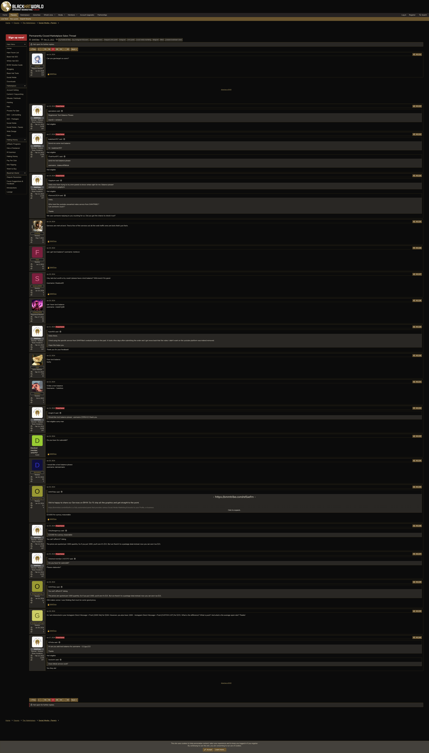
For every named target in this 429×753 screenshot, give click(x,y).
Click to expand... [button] (234, 510)
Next (73, 49)
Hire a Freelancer (13, 148)
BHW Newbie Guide (15, 65)
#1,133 (418, 436)
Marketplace (25, 15)
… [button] (41, 49)
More (9, 135)
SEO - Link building (14, 115)
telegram (156, 40)
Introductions (12, 188)
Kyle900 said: (53, 332)
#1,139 (418, 611)
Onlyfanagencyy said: (56, 531)
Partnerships (102, 15)
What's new (48, 15)
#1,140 (418, 638)
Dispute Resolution (14, 177)
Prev (34, 49)
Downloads (11, 81)
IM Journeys (11, 152)
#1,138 (418, 582)
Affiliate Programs (14, 144)
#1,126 (418, 248)
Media (60, 15)
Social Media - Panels (15, 127)
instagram (122, 40)
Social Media (11, 77)
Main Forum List (13, 53)
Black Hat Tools (13, 73)
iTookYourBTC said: (55, 156)
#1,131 (418, 382)
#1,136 (418, 526)
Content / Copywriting (15, 94)
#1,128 (418, 301)
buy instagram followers (80, 40)
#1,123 (418, 134)
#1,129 (418, 327)
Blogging (10, 69)
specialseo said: (54, 111)
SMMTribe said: (54, 492)
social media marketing (143, 40)
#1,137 (418, 554)
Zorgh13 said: (53, 413)
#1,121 (418, 55)
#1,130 (418, 356)
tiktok (162, 40)
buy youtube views (96, 40)
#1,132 (418, 408)
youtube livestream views (173, 40)
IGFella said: (53, 642)
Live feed (4, 19)
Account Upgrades (87, 15)
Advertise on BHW (226, 89)
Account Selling (13, 90)
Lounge (10, 192)
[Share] (413, 54)
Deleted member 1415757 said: (60, 559)
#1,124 (418, 176)
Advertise (36, 15)
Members (71, 15)
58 (57, 49)
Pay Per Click (12, 160)
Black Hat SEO (12, 57)
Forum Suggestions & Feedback (15, 182)
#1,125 (418, 222)
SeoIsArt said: (53, 660)
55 (45, 49)
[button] (54, 15)
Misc (8, 106)
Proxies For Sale (13, 111)
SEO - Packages (13, 119)
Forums (14, 15)
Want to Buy (12, 169)
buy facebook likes (65, 40)
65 (68, 49)
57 (53, 49)
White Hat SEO (13, 61)
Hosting (10, 102)
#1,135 (418, 487)
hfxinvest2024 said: (55, 195)
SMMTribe (35, 40)
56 (49, 49)
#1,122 (418, 106)
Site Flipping (11, 165)
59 (61, 49)
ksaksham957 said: (55, 139)
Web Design (11, 131)
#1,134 (418, 461)
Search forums (25, 19)
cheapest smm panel (111, 40)
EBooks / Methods (14, 98)
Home (5, 15)
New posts (14, 19)
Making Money (12, 156)
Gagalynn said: (53, 180)
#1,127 (418, 274)
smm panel (131, 40)
